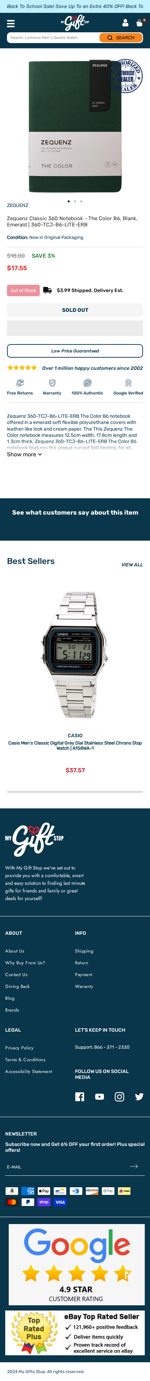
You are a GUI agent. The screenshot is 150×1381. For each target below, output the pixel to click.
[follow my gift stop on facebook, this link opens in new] (79, 1100)
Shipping (84, 951)
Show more (21, 454)
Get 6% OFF (64, 1144)
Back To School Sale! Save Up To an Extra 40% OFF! (65, 6)
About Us (14, 951)
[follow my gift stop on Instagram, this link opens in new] (119, 1100)
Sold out (75, 310)
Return (81, 962)
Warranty (84, 986)
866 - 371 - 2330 (111, 1047)
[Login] (125, 23)
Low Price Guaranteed (75, 350)
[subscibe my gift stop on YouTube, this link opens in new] (99, 1100)
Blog (9, 998)
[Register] (134, 1167)
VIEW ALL (132, 565)
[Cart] (139, 22)
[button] (75, 328)
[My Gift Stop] (34, 825)
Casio (75, 736)
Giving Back (17, 986)
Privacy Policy (19, 1048)
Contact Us (16, 974)
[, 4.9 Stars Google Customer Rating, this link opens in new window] (77, 1264)
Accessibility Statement (28, 1071)
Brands (12, 1010)
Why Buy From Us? (25, 962)
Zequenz (17, 205)
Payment (83, 974)
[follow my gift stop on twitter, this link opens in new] (139, 1100)
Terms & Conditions (25, 1059)
